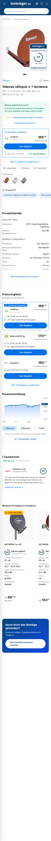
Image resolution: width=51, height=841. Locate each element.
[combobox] (26, 11)
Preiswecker (41, 168)
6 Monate (25, 428)
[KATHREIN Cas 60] (18, 556)
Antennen (6, 19)
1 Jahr (41, 428)
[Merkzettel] (42, 4)
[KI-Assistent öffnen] (37, 4)
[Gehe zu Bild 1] (24, 74)
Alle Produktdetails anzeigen (24, 276)
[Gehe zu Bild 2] (27, 74)
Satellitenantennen (22, 19)
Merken (26, 168)
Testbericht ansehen (24, 123)
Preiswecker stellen (27, 439)
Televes (6, 80)
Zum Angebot (25, 146)
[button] (25, 409)
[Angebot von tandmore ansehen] (25, 370)
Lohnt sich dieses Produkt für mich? (20, 195)
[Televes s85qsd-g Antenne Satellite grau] (23, 180)
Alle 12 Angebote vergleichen (24, 162)
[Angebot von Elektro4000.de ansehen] (25, 344)
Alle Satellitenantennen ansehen (21, 643)
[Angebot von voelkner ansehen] (25, 143)
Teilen (46, 80)
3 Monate (9, 428)
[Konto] (46, 4)
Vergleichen (11, 168)
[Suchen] (46, 11)
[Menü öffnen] (4, 4)
